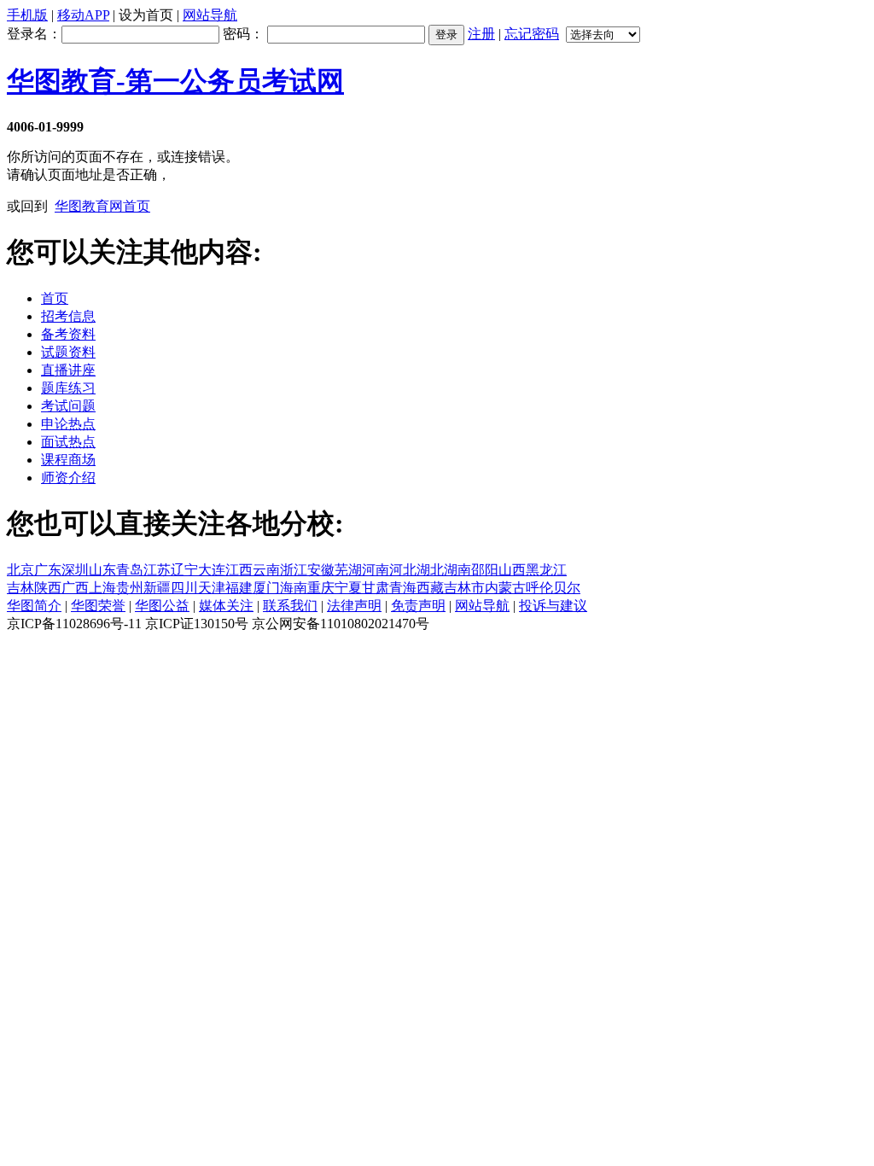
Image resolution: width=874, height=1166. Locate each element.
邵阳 (484, 570)
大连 (211, 570)
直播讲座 (68, 370)
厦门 (266, 587)
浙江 (293, 570)
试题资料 (68, 352)
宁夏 (348, 587)
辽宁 (184, 570)
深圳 (75, 570)
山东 (102, 570)
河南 (375, 570)
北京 (20, 570)
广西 (75, 587)
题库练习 (68, 388)
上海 (102, 587)
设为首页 (146, 15)
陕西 (47, 587)
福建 (239, 587)
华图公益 (162, 605)
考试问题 (68, 406)
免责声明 (418, 605)
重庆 (321, 587)
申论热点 (68, 424)
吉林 (20, 587)
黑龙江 (546, 570)
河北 (403, 570)
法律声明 (354, 605)
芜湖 (348, 570)
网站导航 (210, 15)
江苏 (157, 570)
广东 (47, 570)
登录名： (34, 33)
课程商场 (68, 459)
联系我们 (290, 605)
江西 (239, 570)
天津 (211, 587)
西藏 (430, 587)
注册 (481, 33)
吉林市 (464, 587)
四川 (184, 587)
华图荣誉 (98, 605)
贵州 (129, 587)
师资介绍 (68, 477)
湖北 (430, 570)
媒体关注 (226, 605)
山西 (512, 570)
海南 (293, 587)
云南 (266, 570)
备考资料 (68, 334)
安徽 (321, 570)
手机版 (27, 15)
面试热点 (68, 441)
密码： (245, 33)
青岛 (129, 570)
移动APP (83, 15)
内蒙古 (505, 587)
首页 (54, 298)
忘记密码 (531, 33)
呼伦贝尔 (553, 587)
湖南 (457, 570)
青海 (403, 587)
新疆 (157, 587)
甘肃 (375, 587)
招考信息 (68, 316)
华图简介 (34, 605)
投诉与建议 (553, 605)
